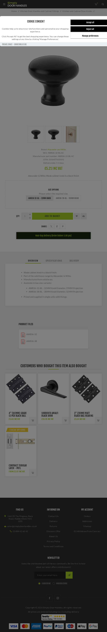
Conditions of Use (20, 44)
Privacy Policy (7, 44)
